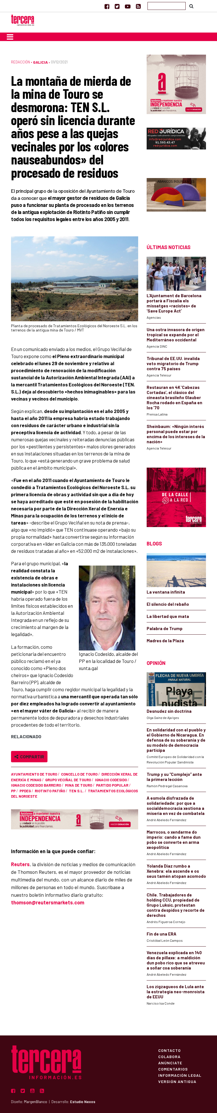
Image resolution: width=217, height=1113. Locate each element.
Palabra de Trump (165, 628)
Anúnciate (170, 1062)
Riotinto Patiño (50, 791)
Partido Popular (112, 785)
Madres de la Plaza (165, 640)
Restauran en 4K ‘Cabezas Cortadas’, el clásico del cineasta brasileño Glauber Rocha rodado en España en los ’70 (174, 397)
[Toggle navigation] (10, 37)
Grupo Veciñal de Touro (68, 780)
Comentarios (173, 1069)
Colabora (169, 1056)
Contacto (169, 1050)
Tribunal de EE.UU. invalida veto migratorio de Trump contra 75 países (173, 363)
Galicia (40, 62)
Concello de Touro (79, 774)
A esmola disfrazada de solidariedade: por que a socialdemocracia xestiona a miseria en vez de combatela (176, 805)
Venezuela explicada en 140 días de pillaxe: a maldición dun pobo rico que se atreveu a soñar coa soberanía (176, 960)
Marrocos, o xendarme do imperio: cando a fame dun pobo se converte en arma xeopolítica (174, 839)
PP (13, 791)
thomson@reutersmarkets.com (47, 902)
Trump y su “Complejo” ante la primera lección (174, 777)
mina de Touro (78, 785)
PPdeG (25, 791)
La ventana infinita (166, 591)
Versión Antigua (177, 1081)
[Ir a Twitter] (117, 6)
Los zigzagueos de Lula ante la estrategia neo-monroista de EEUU (176, 991)
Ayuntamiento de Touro (34, 774)
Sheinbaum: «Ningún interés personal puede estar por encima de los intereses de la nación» (176, 434)
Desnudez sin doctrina (169, 711)
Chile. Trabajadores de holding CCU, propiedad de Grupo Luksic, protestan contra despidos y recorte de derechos (176, 905)
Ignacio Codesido (111, 780)
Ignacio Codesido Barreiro (36, 785)
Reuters (20, 864)
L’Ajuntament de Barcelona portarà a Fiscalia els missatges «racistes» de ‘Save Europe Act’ (174, 303)
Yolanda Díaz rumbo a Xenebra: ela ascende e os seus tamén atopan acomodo (176, 871)
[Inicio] (22, 19)
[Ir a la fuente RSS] (138, 6)
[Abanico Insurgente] (176, 201)
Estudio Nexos (82, 1101)
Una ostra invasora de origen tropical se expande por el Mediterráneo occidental (176, 334)
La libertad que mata (168, 616)
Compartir (31, 756)
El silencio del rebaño (168, 604)
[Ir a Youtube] (128, 6)
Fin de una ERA (161, 933)
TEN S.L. (76, 791)
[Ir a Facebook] (107, 6)
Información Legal (179, 1075)
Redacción (20, 62)
